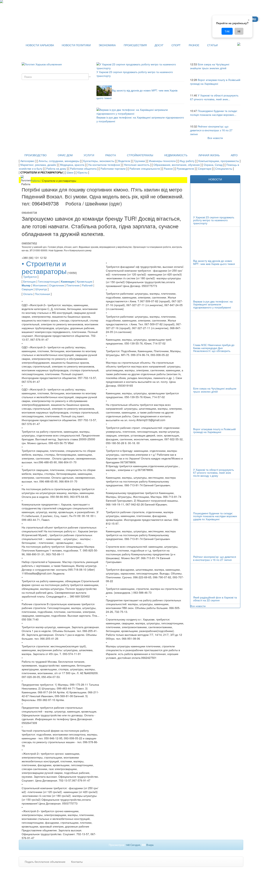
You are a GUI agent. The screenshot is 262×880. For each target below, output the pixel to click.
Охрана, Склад (213, 165)
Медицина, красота (72, 165)
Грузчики (139, 161)
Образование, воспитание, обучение (176, 165)
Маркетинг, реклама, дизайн (38, 165)
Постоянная (42, 294)
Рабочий (87, 285)
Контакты (77, 862)
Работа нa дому (56, 168)
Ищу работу (187, 161)
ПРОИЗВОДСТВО (35, 155)
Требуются (30, 277)
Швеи (70, 172)
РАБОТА (110, 155)
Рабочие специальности (144, 168)
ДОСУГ (159, 45)
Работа (35, 180)
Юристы (82, 172)
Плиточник (73, 285)
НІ (239, 31)
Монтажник (40, 285)
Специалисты (223, 168)
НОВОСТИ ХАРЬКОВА (40, 45)
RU (254, 19)
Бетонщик (29, 281)
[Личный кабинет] (238, 43)
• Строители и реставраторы (44, 267)
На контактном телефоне (104, 165)
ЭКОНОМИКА (107, 45)
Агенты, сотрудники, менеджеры (59, 161)
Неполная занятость (137, 165)
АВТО (234, 155)
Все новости (215, 138)
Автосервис (27, 161)
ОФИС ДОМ (65, 155)
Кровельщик (84, 281)
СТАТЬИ (212, 45)
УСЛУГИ (89, 155)
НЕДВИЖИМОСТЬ (175, 155)
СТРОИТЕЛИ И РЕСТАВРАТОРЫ (41, 172)
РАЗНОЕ (194, 45)
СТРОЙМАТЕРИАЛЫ (140, 155)
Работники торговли (113, 168)
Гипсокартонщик (48, 281)
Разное (168, 168)
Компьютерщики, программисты (218, 161)
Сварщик (27, 289)
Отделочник (56, 285)
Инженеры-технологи (162, 161)
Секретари (204, 168)
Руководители (185, 168)
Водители (124, 161)
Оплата (28, 294)
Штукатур (41, 289)
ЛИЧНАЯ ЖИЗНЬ (209, 155)
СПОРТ (176, 45)
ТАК (227, 31)
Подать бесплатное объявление (45, 862)
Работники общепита (83, 168)
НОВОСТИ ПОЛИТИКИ (76, 45)
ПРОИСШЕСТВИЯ (135, 45)
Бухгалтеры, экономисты (98, 161)
